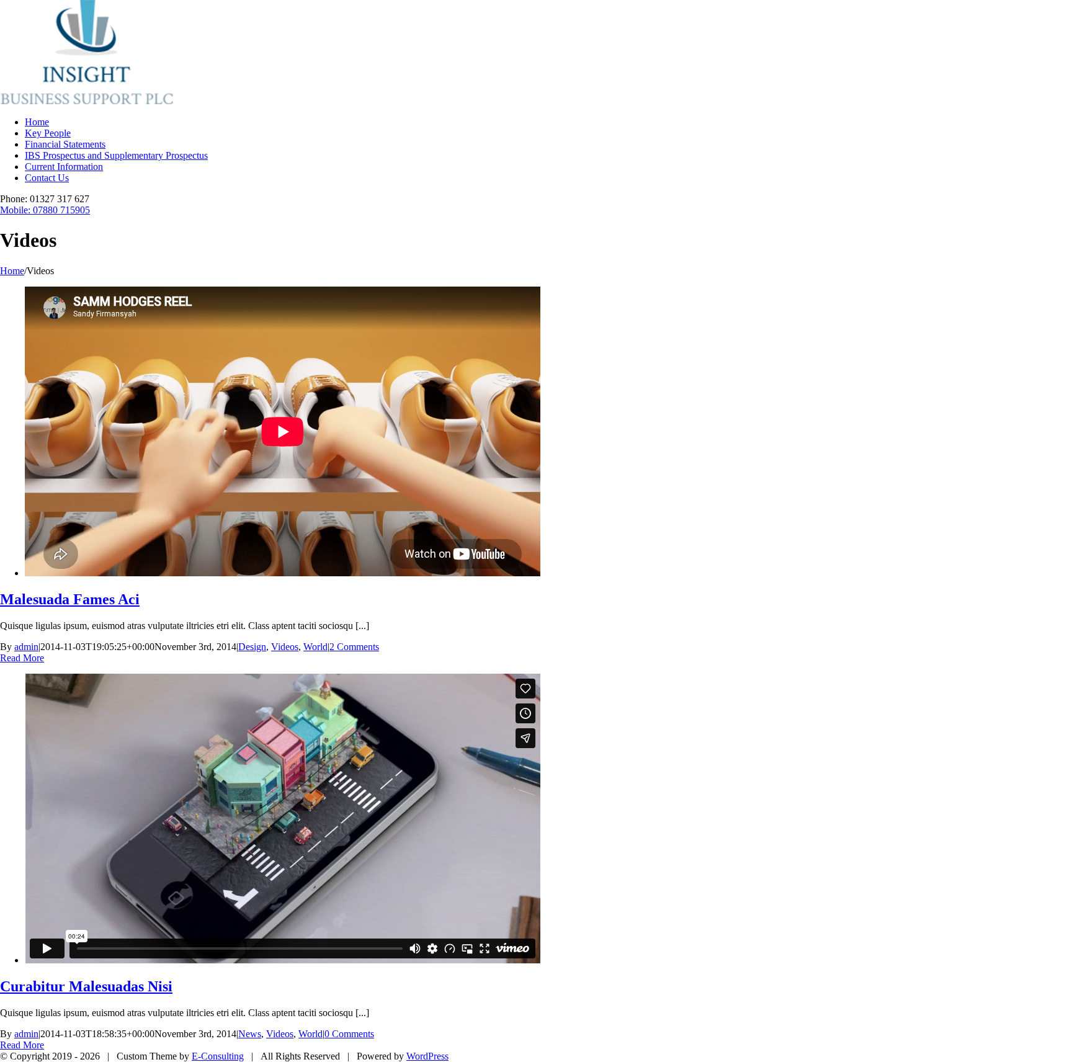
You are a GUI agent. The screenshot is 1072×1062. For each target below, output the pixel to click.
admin (26, 646)
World (315, 646)
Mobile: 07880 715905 (45, 210)
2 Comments (354, 646)
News (249, 1034)
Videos (284, 646)
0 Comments (349, 1034)
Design (252, 646)
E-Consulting (218, 1056)
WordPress (427, 1056)
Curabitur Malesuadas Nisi (86, 986)
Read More (22, 658)
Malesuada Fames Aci (70, 599)
